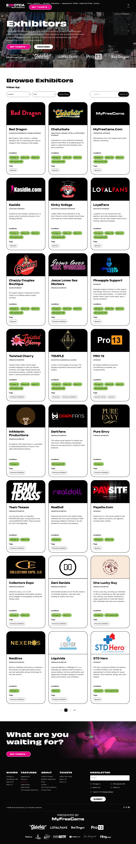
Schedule (46, 3)
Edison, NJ (10, 782)
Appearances (67, 3)
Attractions (55, 3)
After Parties (25, 787)
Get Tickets (39, 7)
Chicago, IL (10, 776)
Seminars (24, 779)
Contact (96, 3)
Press (43, 782)
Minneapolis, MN (12, 779)
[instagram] (126, 807)
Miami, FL (9, 784)
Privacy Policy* (108, 792)
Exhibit (75, 3)
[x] (124, 807)
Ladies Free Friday (85, 3)
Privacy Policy (46, 790)
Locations (36, 3)
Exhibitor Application (48, 779)
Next (74, 710)
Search (122, 94)
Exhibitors (24, 782)
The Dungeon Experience (29, 790)
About (29, 3)
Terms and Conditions (48, 787)
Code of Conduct (47, 776)
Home (117, 14)
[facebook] (129, 807)
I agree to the (103, 792)
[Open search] (128, 4)
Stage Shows (25, 784)
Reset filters (64, 94)
